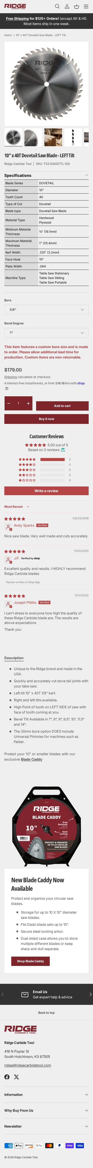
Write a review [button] (46, 491)
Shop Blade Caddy (30, 961)
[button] (76, 6)
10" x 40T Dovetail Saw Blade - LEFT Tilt (41, 35)
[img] (14, 519)
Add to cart (62, 406)
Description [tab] (14, 658)
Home (8, 35)
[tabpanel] (46, 705)
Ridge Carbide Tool (17, 164)
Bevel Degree (14, 323)
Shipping (10, 377)
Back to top (46, 1012)
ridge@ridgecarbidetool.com (27, 1065)
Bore (7, 300)
